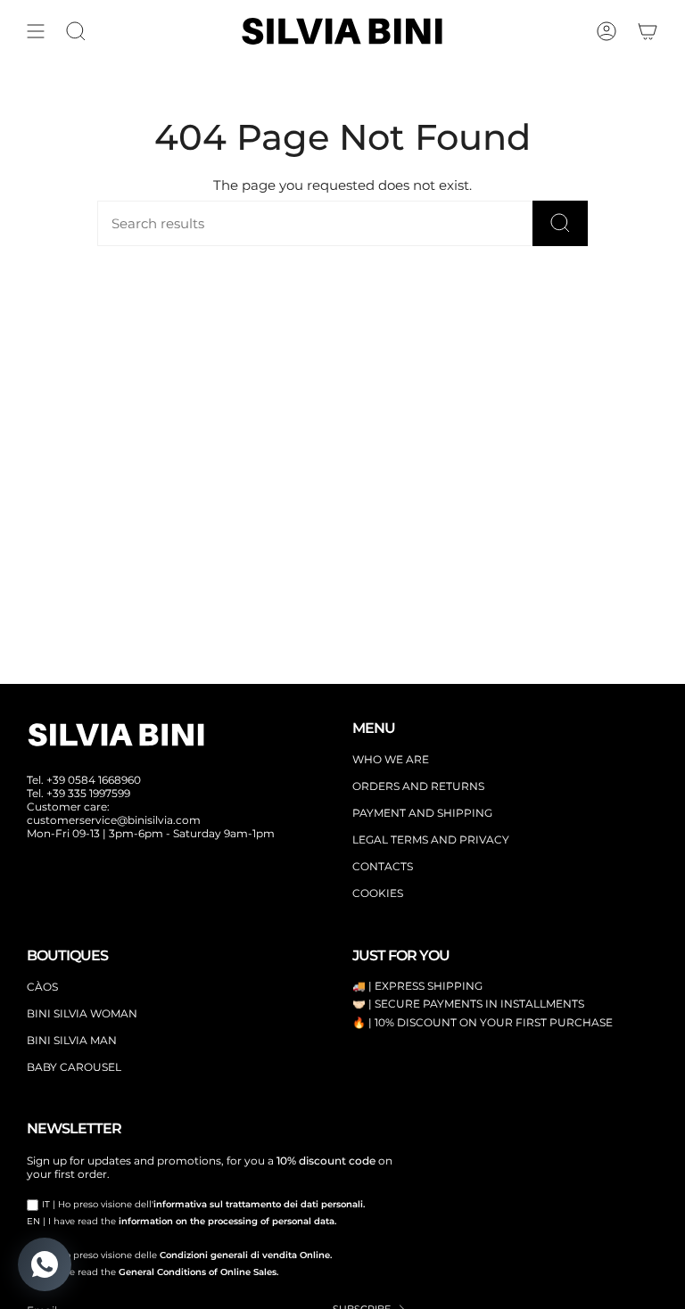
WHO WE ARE (390, 759)
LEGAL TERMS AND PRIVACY (430, 839)
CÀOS (42, 986)
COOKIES (377, 893)
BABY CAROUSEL (74, 1067)
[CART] (647, 31)
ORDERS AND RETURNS (418, 786)
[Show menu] (36, 31)
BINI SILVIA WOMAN (82, 1013)
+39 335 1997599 (88, 793)
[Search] (560, 223)
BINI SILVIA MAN (72, 1040)
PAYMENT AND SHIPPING (422, 812)
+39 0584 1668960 (93, 779)
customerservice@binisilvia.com (114, 820)
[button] (75, 31)
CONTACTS (382, 866)
